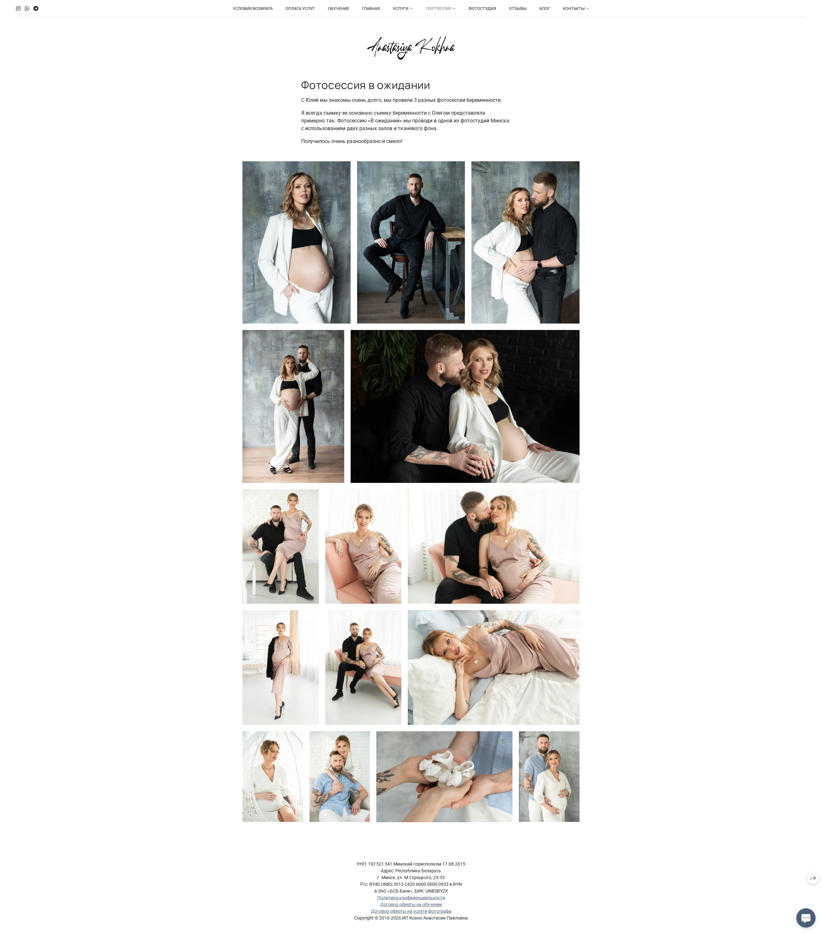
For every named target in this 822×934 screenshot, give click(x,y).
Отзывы (518, 8)
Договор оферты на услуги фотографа (411, 911)
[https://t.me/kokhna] (36, 8)
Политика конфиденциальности (411, 897)
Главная (371, 8)
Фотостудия (482, 8)
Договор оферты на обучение (411, 904)
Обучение (338, 8)
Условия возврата (253, 8)
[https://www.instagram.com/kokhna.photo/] (18, 8)
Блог (544, 8)
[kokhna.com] (411, 48)
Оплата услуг (300, 8)
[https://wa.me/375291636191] (27, 8)
